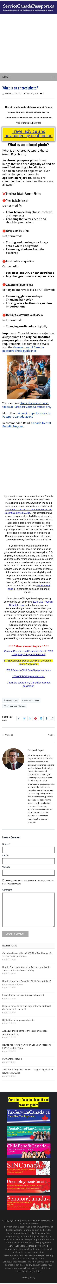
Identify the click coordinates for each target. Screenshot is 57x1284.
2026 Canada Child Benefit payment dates (29, 670)
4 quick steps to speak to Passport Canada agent (26, 414)
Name (6, 844)
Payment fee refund (12, 1058)
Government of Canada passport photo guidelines (23, 348)
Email (6, 855)
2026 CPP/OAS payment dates (28, 676)
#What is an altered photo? (14, 706)
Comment (7, 889)
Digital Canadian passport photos (18, 1020)
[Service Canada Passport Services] (28, 7)
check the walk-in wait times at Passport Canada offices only (26, 404)
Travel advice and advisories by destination (29, 133)
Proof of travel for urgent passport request (23, 995)
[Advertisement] (28, 43)
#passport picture (11, 700)
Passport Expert (14, 93)
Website (6, 867)
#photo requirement (30, 700)
